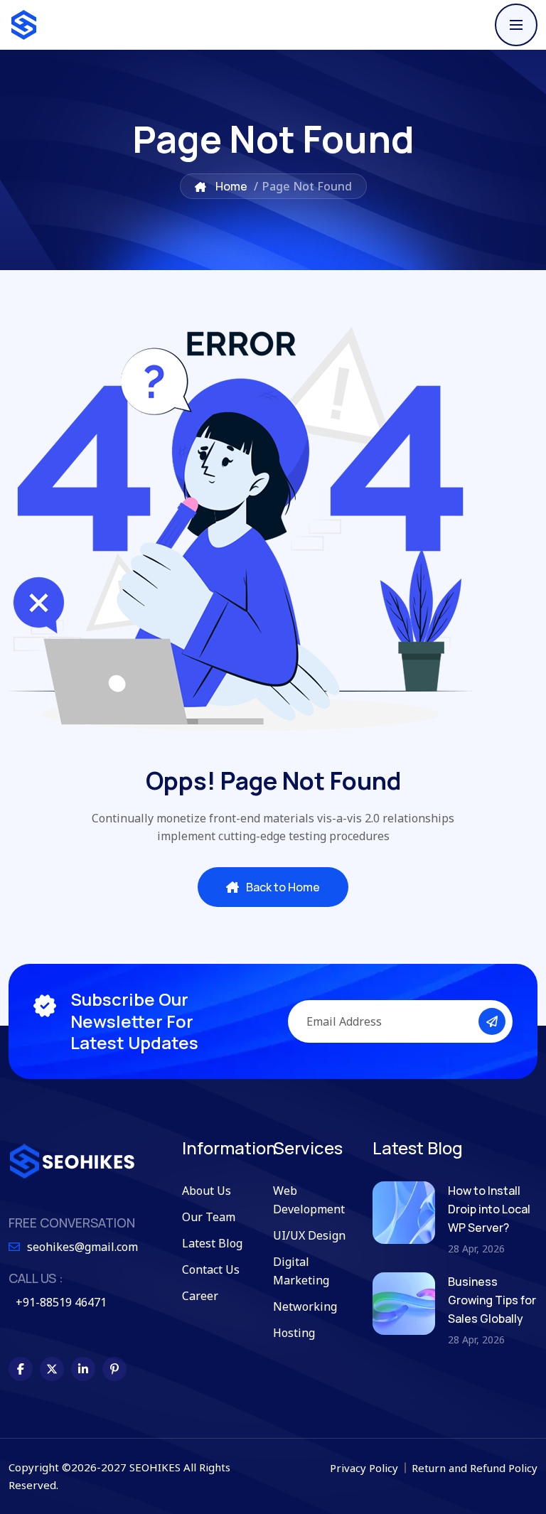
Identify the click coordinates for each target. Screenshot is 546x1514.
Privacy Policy (365, 1468)
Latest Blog (212, 1243)
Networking (305, 1306)
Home (230, 186)
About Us (206, 1190)
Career (200, 1296)
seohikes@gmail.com (82, 1247)
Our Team (208, 1217)
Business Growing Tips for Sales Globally (492, 1300)
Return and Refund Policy (474, 1468)
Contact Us (211, 1269)
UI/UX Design (309, 1235)
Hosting (294, 1333)
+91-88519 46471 (61, 1302)
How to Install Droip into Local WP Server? (489, 1209)
